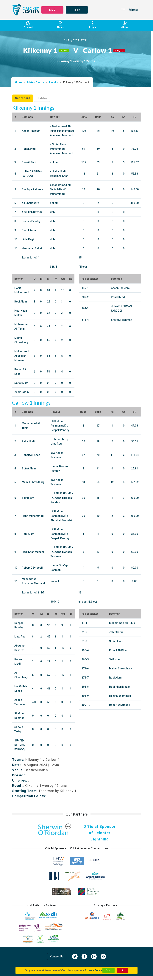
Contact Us (56, 956)
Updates (42, 98)
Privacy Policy (93, 970)
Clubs (124, 27)
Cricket (28, 27)
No (122, 970)
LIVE (52, 9)
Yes (108, 970)
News (60, 27)
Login (77, 9)
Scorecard (22, 98)
